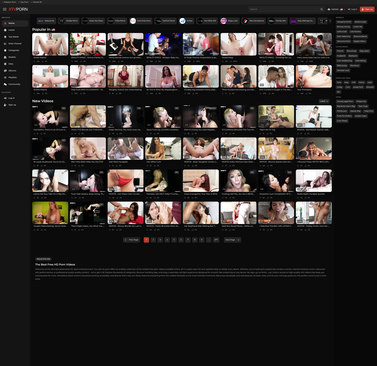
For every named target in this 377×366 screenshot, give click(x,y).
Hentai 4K (37, 2)
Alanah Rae (355, 111)
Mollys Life (361, 101)
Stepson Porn (10, 2)
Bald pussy (342, 66)
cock (370, 82)
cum (348, 87)
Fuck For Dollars (344, 116)
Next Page (230, 240)
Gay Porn (24, 2)
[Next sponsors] (330, 20)
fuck (339, 82)
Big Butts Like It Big (346, 106)
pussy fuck (358, 87)
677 (216, 240)
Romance (354, 66)
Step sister (364, 51)
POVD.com (342, 111)
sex (338, 92)
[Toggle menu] (4, 9)
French (340, 51)
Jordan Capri (360, 116)
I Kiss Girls (368, 111)
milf (353, 82)
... (208, 240)
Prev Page (133, 240)
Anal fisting (360, 61)
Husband (341, 56)
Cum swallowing (344, 61)
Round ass (351, 51)
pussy (339, 87)
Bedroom (353, 56)
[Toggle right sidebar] (332, 174)
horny (361, 82)
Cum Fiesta (342, 121)
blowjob (370, 87)
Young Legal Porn (345, 101)
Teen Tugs (363, 106)
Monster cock (343, 70)
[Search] (322, 9)
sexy (346, 82)
